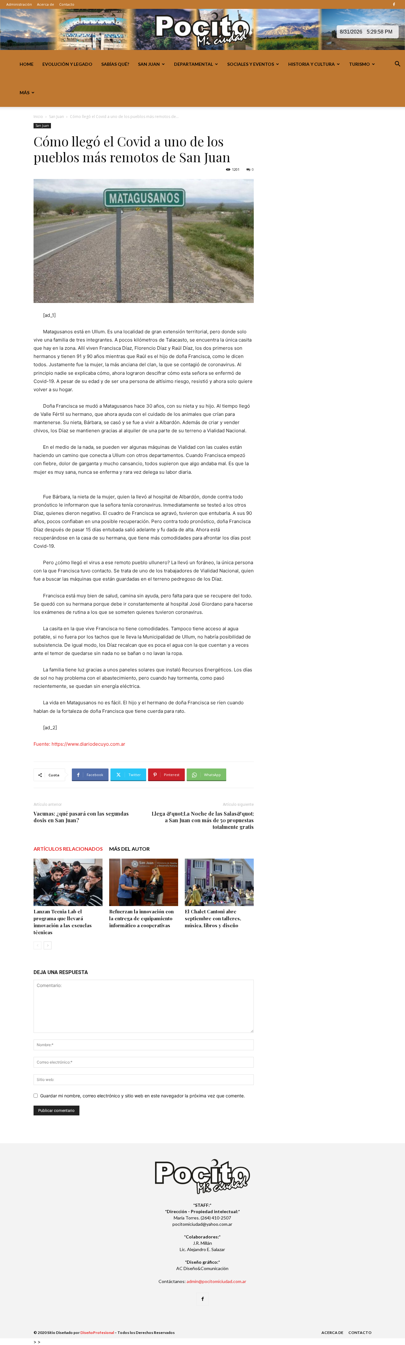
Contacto (66, 4)
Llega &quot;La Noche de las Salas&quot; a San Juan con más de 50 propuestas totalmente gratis (203, 820)
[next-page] (48, 945)
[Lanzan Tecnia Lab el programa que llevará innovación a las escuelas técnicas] (68, 882)
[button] (397, 65)
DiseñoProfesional (97, 1332)
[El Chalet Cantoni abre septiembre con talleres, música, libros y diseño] (219, 882)
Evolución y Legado (67, 64)
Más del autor (129, 849)
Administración (19, 4)
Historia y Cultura (311, 64)
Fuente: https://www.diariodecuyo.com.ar (79, 744)
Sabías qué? (115, 64)
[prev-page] (37, 945)
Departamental (193, 64)
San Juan (149, 64)
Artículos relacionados (68, 849)
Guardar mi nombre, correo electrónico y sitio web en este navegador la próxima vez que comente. (142, 1095)
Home (27, 64)
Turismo (359, 64)
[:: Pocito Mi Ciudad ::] (202, 29)
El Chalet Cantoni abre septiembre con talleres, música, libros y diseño (213, 918)
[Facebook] (394, 4)
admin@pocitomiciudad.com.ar (216, 1281)
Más (24, 92)
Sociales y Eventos (250, 64)
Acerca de (45, 4)
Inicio (38, 116)
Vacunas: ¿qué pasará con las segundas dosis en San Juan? (81, 817)
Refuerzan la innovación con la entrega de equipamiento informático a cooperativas (141, 918)
